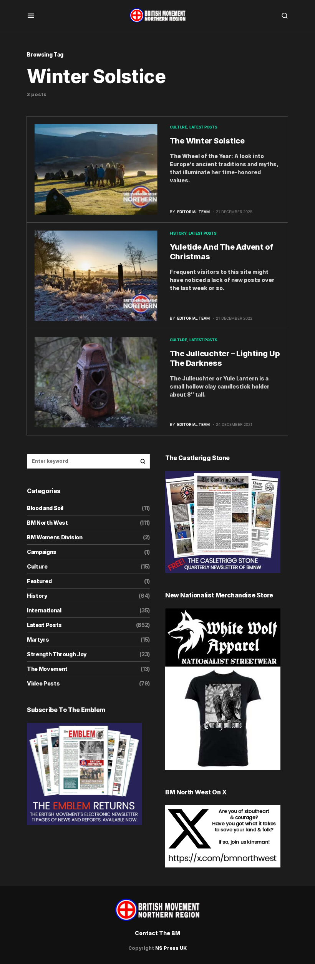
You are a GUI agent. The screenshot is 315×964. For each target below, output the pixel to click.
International (44, 610)
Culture (178, 127)
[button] (31, 15)
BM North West (47, 522)
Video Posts (43, 683)
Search (142, 461)
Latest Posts (203, 127)
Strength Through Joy (57, 654)
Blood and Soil (45, 508)
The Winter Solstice (207, 140)
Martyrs (38, 639)
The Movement (47, 668)
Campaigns (41, 552)
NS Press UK (171, 948)
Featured (39, 581)
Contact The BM (157, 933)
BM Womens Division (55, 537)
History (178, 233)
